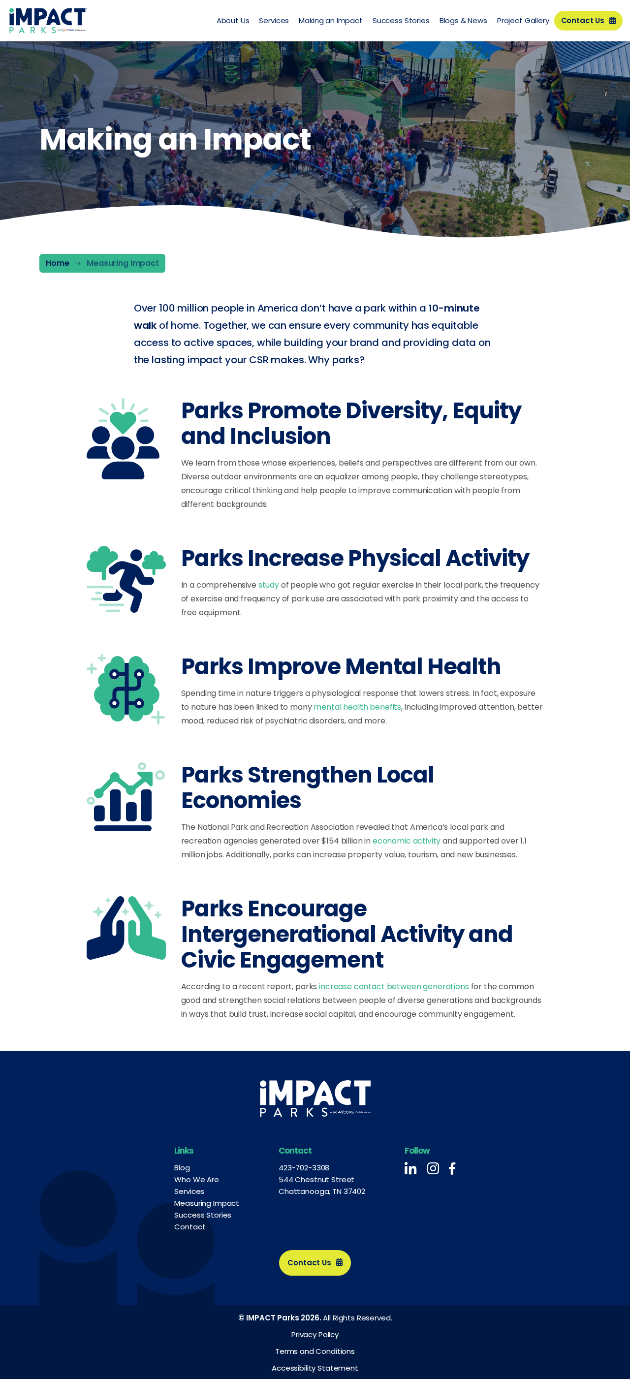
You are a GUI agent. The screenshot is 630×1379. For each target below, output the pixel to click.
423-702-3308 (304, 1167)
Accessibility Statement (315, 1368)
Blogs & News (463, 20)
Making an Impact (331, 20)
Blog (181, 1167)
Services (274, 20)
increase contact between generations (394, 986)
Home (57, 263)
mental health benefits (357, 707)
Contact (189, 1227)
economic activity (407, 840)
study (268, 585)
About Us (233, 20)
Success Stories (401, 20)
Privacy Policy (315, 1334)
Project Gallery (523, 20)
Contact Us (583, 20)
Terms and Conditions (315, 1351)
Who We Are (196, 1179)
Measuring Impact (206, 1203)
